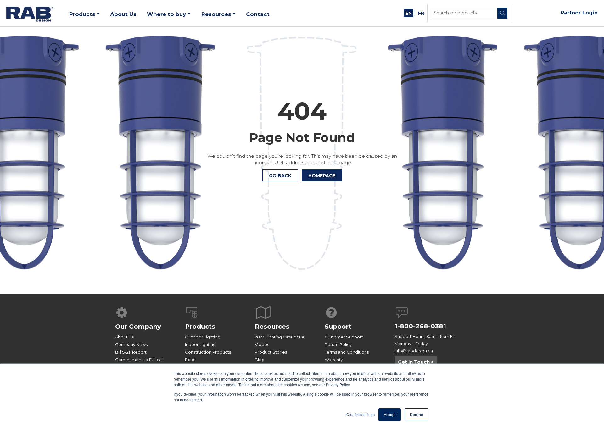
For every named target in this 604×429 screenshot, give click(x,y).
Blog (260, 359)
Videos (262, 344)
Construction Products (208, 352)
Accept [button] (389, 414)
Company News (131, 344)
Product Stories (271, 352)
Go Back (280, 176)
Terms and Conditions (347, 352)
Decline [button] (416, 414)
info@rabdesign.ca (413, 350)
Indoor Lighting (200, 344)
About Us (124, 336)
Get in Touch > (416, 362)
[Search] (502, 13)
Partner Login (579, 13)
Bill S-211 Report (131, 352)
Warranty (334, 359)
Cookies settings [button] (360, 414)
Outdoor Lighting (202, 336)
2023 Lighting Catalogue (280, 336)
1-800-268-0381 (420, 326)
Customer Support (344, 336)
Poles (190, 359)
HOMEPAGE (321, 176)
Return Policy (338, 344)
